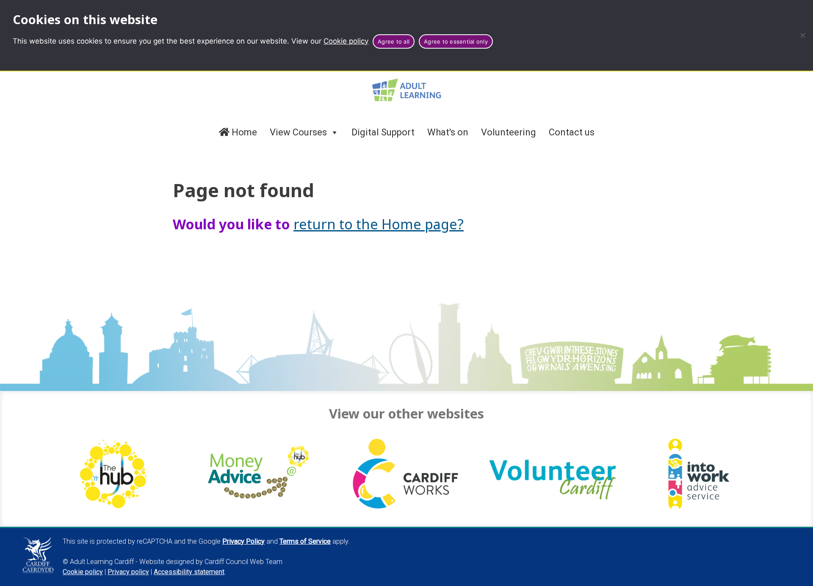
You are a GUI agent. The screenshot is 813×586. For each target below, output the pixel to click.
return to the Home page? (378, 224)
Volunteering (508, 132)
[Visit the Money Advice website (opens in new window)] (260, 474)
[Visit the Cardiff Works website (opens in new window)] (406, 474)
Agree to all (393, 41)
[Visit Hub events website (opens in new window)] (114, 474)
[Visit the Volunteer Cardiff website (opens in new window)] (553, 474)
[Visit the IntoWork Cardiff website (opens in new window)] (699, 474)
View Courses (298, 132)
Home (243, 132)
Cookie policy (346, 41)
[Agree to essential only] (802, 35)
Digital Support (383, 132)
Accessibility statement (189, 572)
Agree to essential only (456, 41)
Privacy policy (128, 572)
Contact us (572, 132)
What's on (447, 132)
